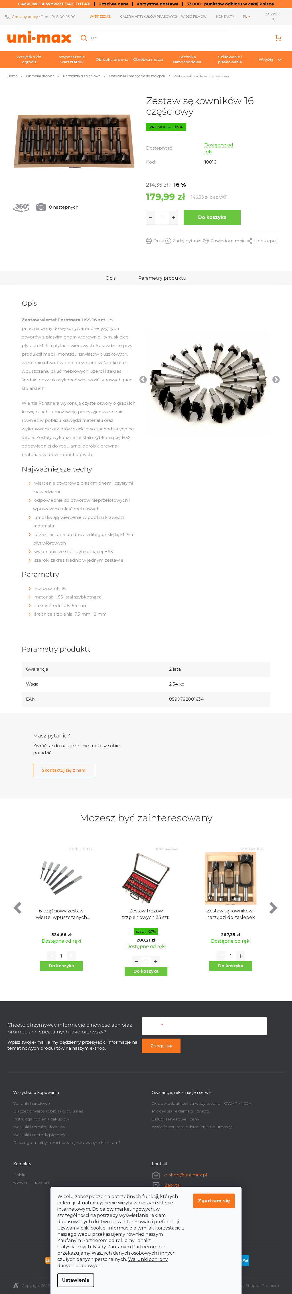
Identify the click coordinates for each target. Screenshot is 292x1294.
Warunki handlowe (29, 1103)
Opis (108, 278)
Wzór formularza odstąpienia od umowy (190, 1126)
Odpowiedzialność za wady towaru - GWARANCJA (200, 1103)
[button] (59, 966)
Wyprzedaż (98, 17)
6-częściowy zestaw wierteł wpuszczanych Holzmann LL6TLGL (59, 914)
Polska (18, 1174)
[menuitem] (26, 59)
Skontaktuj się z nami (62, 770)
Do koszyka (210, 217)
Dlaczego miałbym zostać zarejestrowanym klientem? (65, 1142)
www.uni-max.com (29, 1182)
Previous (140, 378)
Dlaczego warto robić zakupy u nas (46, 1111)
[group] (59, 915)
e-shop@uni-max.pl (183, 1175)
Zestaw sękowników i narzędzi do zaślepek (228, 914)
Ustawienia (73, 1280)
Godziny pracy (23, 16)
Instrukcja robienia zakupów (39, 1119)
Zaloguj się (159, 1046)
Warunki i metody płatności (38, 1134)
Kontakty (223, 17)
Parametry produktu (160, 278)
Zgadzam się (212, 1201)
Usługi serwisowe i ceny (173, 1119)
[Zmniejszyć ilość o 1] (148, 217)
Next (272, 378)
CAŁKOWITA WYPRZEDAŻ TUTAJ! (52, 4)
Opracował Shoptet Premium (249, 1285)
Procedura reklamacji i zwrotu (179, 1111)
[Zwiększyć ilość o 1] (171, 217)
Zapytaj (171, 1185)
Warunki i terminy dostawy (37, 1126)
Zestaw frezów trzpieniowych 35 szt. (144, 914)
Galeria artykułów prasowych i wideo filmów (161, 17)
